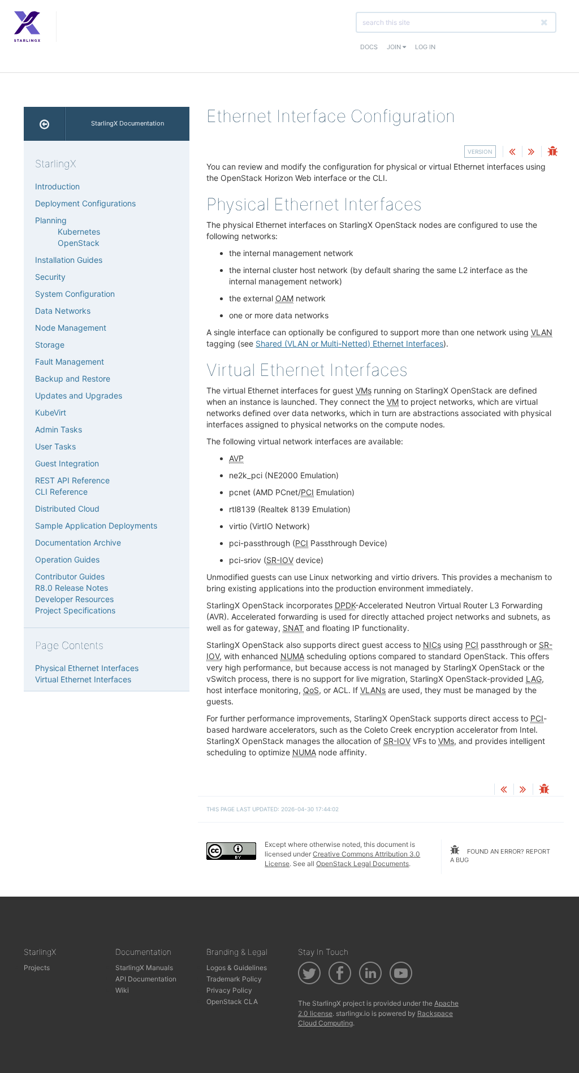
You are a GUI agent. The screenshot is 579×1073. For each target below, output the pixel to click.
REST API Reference (72, 480)
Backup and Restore (72, 378)
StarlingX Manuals (144, 967)
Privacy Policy (229, 990)
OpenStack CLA (232, 1001)
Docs (369, 47)
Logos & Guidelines (236, 967)
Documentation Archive (78, 542)
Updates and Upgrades (78, 395)
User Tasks (55, 446)
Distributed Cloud (67, 508)
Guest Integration (67, 463)
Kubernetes (79, 231)
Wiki (122, 990)
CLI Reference (61, 491)
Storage (49, 344)
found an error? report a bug (500, 855)
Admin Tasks (58, 429)
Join (395, 47)
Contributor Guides (70, 576)
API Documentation (145, 979)
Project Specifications (75, 610)
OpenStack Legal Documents (362, 863)
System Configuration (75, 293)
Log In (425, 47)
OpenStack (79, 243)
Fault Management (69, 361)
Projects (37, 967)
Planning (51, 220)
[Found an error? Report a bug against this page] (552, 152)
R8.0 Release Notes (71, 587)
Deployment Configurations (85, 203)
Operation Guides (67, 559)
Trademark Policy (234, 979)
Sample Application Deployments (96, 525)
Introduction (57, 186)
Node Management (70, 327)
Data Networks (62, 310)
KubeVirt (50, 412)
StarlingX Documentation (127, 123)
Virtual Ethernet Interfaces (83, 679)
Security (50, 277)
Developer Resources (74, 599)
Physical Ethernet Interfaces (87, 668)
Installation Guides (68, 260)
